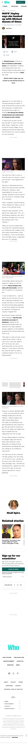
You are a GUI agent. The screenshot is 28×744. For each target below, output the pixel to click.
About (6, 617)
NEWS (18, 600)
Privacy (13, 617)
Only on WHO (14, 6)
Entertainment (11, 10)
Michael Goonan (9, 61)
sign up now (13, 505)
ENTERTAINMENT (8, 597)
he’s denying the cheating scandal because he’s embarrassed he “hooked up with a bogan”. (12, 115)
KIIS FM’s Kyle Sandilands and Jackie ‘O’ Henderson (12, 277)
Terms (20, 617)
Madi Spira (9, 28)
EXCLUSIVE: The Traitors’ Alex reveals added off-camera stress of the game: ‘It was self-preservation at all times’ (11, 477)
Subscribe (9, 621)
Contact (18, 621)
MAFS (22, 72)
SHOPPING (10, 600)
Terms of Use (9, 509)
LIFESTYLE (20, 597)
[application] (13, 41)
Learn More (15, 737)
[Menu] (2, 2)
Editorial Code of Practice (13, 625)
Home (3, 10)
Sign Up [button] (20, 2)
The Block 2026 (19, 593)
